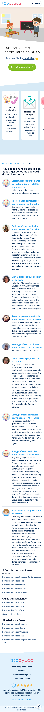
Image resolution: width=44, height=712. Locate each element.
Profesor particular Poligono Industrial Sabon (19, 641)
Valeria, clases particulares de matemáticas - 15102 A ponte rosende (26, 184)
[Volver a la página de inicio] (11, 3)
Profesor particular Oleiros (14, 588)
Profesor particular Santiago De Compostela (21, 577)
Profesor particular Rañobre (14, 624)
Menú (37, 3)
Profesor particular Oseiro (13, 628)
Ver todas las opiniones (22, 699)
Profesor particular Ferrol (13, 581)
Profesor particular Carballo (14, 592)
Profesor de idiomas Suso (13, 606)
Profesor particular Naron (13, 585)
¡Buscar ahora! (24, 67)
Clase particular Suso (11, 614)
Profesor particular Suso (13, 602)
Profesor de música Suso (13, 610)
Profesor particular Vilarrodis (15, 632)
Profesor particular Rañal (13, 636)
